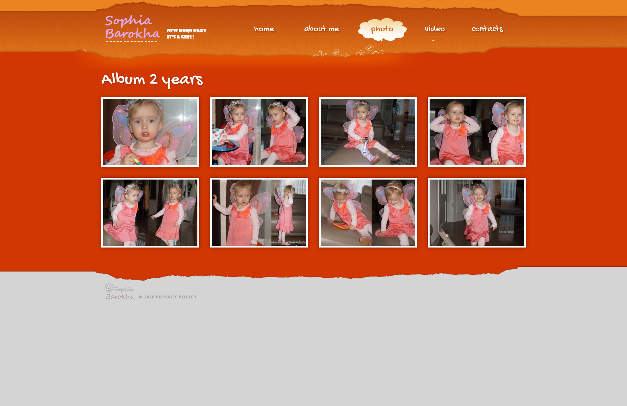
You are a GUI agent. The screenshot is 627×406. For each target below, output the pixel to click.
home (264, 30)
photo (382, 30)
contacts (487, 30)
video (435, 30)
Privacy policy (176, 297)
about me (321, 30)
